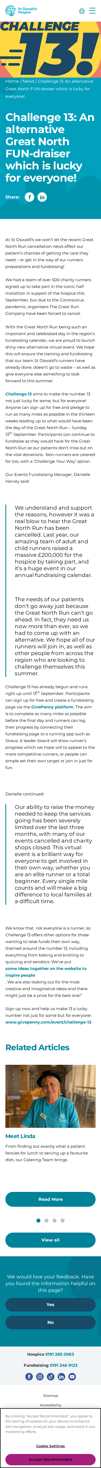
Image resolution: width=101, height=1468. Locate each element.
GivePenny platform (52, 706)
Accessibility (50, 1405)
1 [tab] (38, 1221)
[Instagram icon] (40, 1376)
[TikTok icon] (50, 1376)
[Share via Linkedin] (42, 197)
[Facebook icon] (29, 1376)
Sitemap (50, 1395)
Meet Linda (20, 1136)
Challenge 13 (18, 393)
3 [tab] (55, 1221)
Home (12, 81)
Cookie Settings (50, 1446)
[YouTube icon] (72, 1376)
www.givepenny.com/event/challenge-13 (48, 1022)
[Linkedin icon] (61, 1376)
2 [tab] (46, 1221)
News (28, 81)
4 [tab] (63, 1221)
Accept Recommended (50, 1459)
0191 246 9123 (64, 1365)
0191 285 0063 (59, 1354)
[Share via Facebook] (29, 197)
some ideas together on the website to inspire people (46, 972)
